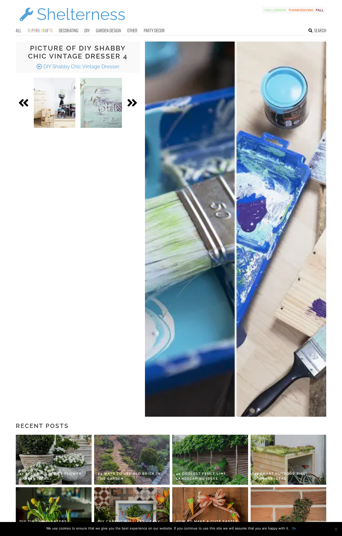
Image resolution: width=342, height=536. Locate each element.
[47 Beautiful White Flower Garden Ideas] (54, 460)
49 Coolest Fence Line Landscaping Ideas (201, 476)
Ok (294, 528)
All (18, 30)
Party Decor (154, 30)
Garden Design (108, 30)
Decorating (68, 30)
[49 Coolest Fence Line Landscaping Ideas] (210, 460)
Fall (320, 10)
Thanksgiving (300, 10)
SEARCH (320, 30)
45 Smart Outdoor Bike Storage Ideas (280, 476)
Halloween (275, 10)
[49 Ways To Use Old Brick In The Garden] (132, 460)
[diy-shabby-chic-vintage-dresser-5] (101, 103)
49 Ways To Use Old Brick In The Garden (129, 476)
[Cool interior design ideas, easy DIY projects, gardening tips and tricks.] (72, 24)
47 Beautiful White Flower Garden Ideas (51, 476)
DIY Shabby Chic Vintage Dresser (80, 67)
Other (132, 30)
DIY (87, 30)
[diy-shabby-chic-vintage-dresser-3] (54, 103)
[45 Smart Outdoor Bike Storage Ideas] (288, 460)
